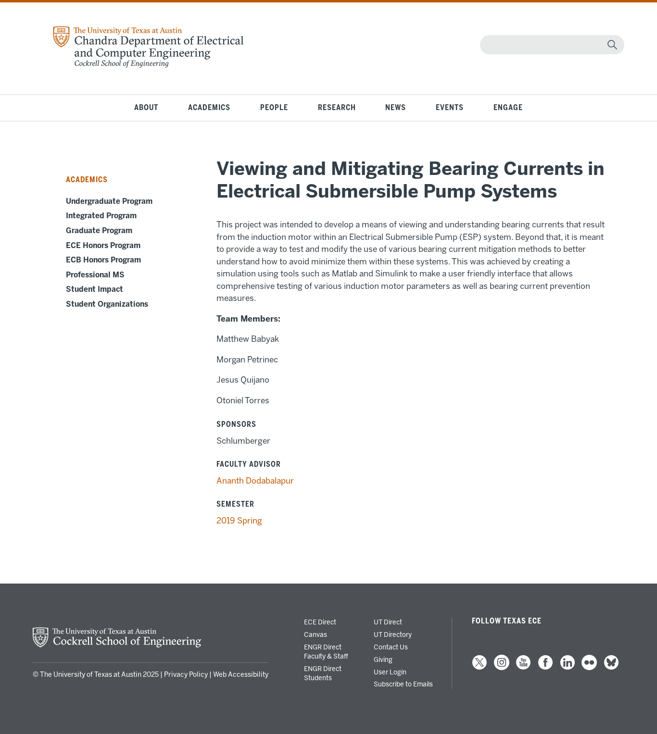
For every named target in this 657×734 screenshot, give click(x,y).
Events (450, 107)
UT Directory (393, 634)
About (146, 107)
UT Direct (388, 622)
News (395, 107)
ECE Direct (320, 622)
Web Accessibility (240, 675)
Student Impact (94, 289)
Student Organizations (107, 304)
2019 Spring (239, 520)
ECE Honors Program (103, 245)
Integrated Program (101, 215)
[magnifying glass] (612, 45)
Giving (383, 659)
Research (337, 107)
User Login (390, 672)
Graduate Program (99, 230)
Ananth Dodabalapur (255, 480)
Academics (209, 107)
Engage (508, 107)
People (274, 107)
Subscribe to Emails (403, 684)
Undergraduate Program (109, 201)
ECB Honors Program (103, 260)
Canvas (315, 634)
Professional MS (95, 275)
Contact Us (391, 647)
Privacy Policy (186, 675)
